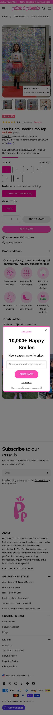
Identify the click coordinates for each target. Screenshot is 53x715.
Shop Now (26, 374)
